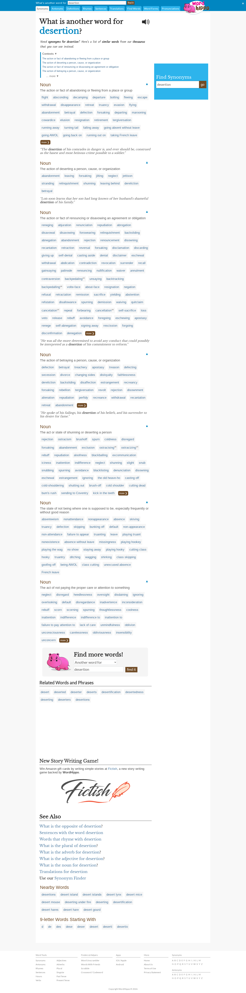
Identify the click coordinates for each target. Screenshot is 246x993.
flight (45, 97)
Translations (117, 8)
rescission (110, 325)
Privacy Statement (152, 972)
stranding (48, 183)
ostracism (64, 439)
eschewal (137, 255)
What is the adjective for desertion (71, 859)
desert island (69, 894)
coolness (132, 610)
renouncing (84, 270)
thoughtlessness (110, 610)
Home (147, 960)
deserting (47, 699)
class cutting (90, 564)
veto (44, 318)
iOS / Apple (121, 960)
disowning (131, 240)
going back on (72, 135)
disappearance (70, 105)
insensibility (124, 632)
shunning (89, 183)
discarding (141, 248)
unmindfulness (110, 625)
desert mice (134, 894)
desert (45, 692)
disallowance (67, 302)
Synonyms (42, 8)
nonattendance (73, 519)
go (202, 84)
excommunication (124, 455)
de (49, 926)
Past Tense (61, 976)
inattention (63, 462)
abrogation (124, 225)
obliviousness (102, 632)
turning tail (71, 127)
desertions (83, 699)
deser (81, 926)
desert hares (50, 909)
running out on (96, 135)
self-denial (65, 255)
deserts (92, 692)
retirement (101, 120)
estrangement (110, 382)
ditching (75, 557)
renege (46, 325)
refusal (46, 294)
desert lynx (113, 894)
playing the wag (52, 549)
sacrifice (99, 294)
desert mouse (51, 902)
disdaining (121, 594)
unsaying (96, 279)
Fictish (112, 769)
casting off (132, 478)
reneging (47, 225)
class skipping (126, 557)
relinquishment (69, 183)
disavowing (67, 232)
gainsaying (49, 270)
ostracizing (128, 447)
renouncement (109, 240)
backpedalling (51, 287)
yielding (115, 294)
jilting (99, 176)
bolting (114, 97)
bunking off (97, 527)
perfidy (83, 397)
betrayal (69, 112)
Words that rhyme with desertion (70, 839)
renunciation (84, 225)
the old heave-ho (109, 478)
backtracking (115, 279)
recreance (99, 397)
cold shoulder (115, 485)
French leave (50, 572)
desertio (122, 926)
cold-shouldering (53, 485)
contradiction (88, 263)
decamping (80, 97)
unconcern (49, 640)
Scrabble (85, 968)
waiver (121, 270)
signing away (90, 325)
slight (130, 462)
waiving (121, 302)
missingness (107, 542)
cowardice (48, 120)
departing (121, 112)
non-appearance (134, 527)
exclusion (88, 447)
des (58, 926)
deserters (64, 699)
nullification (104, 270)
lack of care (88, 625)
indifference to (90, 617)
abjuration (64, 225)
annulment (137, 270)
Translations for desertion (63, 872)
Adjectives (61, 960)
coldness (110, 439)
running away (50, 127)
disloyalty (106, 375)
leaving (69, 176)
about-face (92, 287)
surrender (126, 263)
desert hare (71, 909)
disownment (135, 390)
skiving (134, 519)
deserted (60, 692)
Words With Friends (90, 964)
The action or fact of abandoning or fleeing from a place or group (75, 58)
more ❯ (45, 142)
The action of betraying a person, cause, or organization (71, 71)
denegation (74, 333)
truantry (60, 557)
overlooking (49, 602)
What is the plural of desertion (67, 846)
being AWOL (69, 564)
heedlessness (83, 594)
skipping (79, 527)
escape (142, 97)
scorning (72, 610)
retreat (89, 105)
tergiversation (122, 120)
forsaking (103, 112)
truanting (100, 534)
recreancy (130, 382)
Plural (59, 968)
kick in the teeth (104, 493)
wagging (90, 557)
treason (114, 367)
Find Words (133, 8)
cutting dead (137, 485)
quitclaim (137, 302)
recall (142, 263)
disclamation (120, 248)
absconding (60, 97)
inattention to (113, 617)
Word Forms (151, 8)
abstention (132, 294)
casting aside (86, 255)
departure (99, 97)
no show (73, 549)
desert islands (92, 894)
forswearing (87, 232)
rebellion (64, 390)
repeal (68, 310)
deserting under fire (78, 902)
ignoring (87, 478)
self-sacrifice (127, 310)
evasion (119, 105)
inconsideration (132, 602)
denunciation (121, 470)
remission (82, 294)
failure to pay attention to (58, 625)
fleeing (128, 97)
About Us (148, 964)
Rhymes (87, 8)
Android (120, 964)
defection (86, 112)
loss (143, 310)
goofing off (49, 564)
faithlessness (126, 375)
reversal (84, 248)
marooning (139, 112)
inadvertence (108, 602)
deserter (76, 692)
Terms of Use (150, 968)
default (113, 527)
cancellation (103, 310)
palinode (66, 270)
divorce (65, 375)
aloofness (80, 455)
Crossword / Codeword (92, 972)
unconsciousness (53, 632)
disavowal (48, 232)
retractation (63, 294)
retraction (67, 248)
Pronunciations (170, 8)
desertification (111, 692)
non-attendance (52, 534)
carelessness (79, 632)
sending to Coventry (74, 493)
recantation (49, 248)
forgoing (127, 325)
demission (104, 302)
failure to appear (78, 534)
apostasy (141, 318)
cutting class (137, 549)
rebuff (71, 318)
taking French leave (124, 135)
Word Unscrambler (90, 960)
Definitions (73, 8)
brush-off (95, 485)
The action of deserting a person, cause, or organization (71, 62)
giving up (48, 255)
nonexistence (50, 542)
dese (69, 926)
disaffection (88, 382)
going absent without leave (122, 127)
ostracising (106, 447)
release (57, 318)
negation (129, 287)
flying (132, 105)
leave (114, 534)
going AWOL (50, 135)
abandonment (51, 112)
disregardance (85, 602)
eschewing (122, 318)
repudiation (104, 225)
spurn (96, 439)
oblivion (130, 625)
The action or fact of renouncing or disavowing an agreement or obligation (80, 67)
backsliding (132, 232)
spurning (87, 302)
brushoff (81, 439)
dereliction (131, 183)
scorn (58, 610)
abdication (67, 263)
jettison (127, 176)
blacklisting (101, 470)
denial (104, 255)
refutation (48, 302)
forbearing (84, 310)
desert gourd (92, 909)
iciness (46, 462)
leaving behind (110, 183)
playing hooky (115, 549)
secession (48, 375)
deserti (107, 926)
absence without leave (79, 542)
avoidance (86, 318)
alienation (48, 397)
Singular (60, 972)
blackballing (100, 455)
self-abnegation (66, 325)
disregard (127, 439)
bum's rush (49, 493)
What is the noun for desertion (68, 865)
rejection (89, 240)
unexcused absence (117, 564)
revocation (108, 263)
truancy (104, 105)
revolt (102, 390)
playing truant (131, 534)
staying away (92, 549)
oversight (103, 594)
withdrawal (49, 105)
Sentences (100, 8)
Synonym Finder (70, 878)
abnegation (49, 240)
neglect (113, 176)
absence (119, 519)
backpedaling (73, 279)
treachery (80, 367)
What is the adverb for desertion (69, 852)
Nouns (39, 976)
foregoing (104, 318)
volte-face (73, 287)
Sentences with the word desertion (71, 833)
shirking (106, 557)
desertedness (134, 692)
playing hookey (131, 542)
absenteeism (50, 519)
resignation (82, 120)
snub (142, 462)
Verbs (38, 980)
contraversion (51, 279)
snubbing (48, 470)
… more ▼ (52, 76)
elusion (65, 120)
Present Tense (63, 980)
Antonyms (57, 8)
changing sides (85, 375)
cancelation (49, 310)
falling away (91, 127)
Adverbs (60, 964)
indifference (82, 462)
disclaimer (120, 255)
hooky (46, 557)
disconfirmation (52, 333)
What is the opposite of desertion (70, 826)
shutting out (76, 485)
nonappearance (98, 519)
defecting (130, 367)
